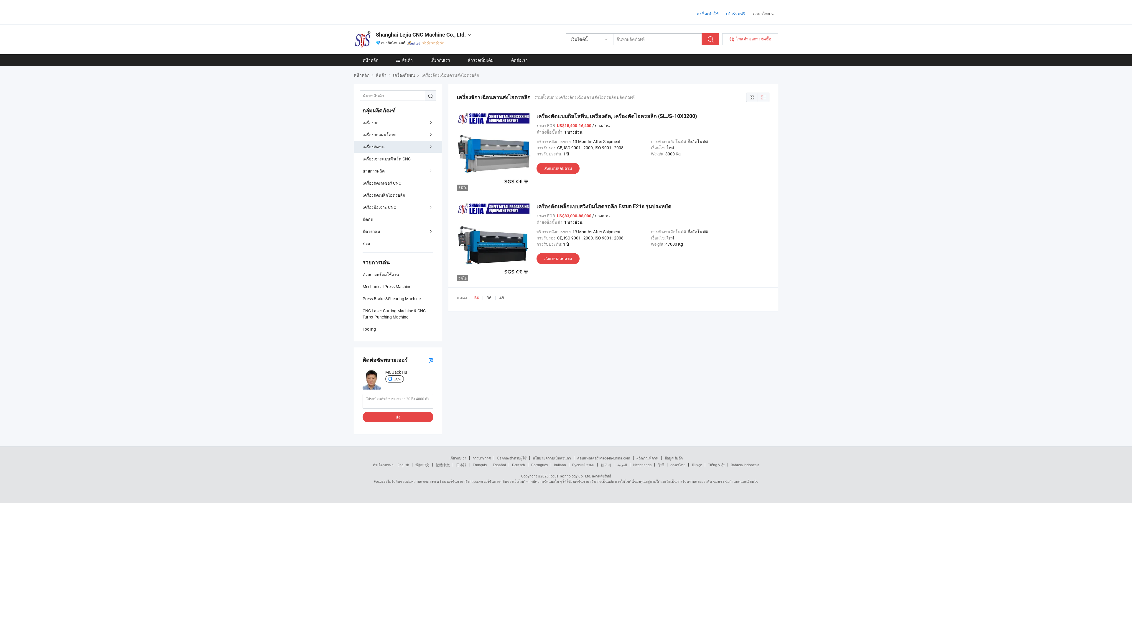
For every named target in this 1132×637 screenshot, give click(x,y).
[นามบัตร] (431, 360)
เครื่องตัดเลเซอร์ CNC (382, 183)
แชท (397, 379)
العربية (622, 464)
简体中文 (422, 464)
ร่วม (366, 243)
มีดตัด (368, 219)
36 (489, 298)
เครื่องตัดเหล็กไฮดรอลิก (384, 195)
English (403, 464)
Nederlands (642, 464)
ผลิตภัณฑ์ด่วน (647, 458)
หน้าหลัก (370, 60)
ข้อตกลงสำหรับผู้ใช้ (511, 458)
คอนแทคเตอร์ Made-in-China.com (603, 458)
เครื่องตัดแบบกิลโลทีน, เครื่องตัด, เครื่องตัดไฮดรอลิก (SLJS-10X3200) (617, 116)
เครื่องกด (371, 122)
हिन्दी (661, 464)
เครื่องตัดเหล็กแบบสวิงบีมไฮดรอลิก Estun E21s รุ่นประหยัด (604, 206)
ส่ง (398, 417)
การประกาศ (482, 458)
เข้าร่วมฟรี (736, 14)
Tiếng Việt (716, 464)
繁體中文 (443, 464)
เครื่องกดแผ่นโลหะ (379, 134)
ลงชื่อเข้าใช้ (708, 14)
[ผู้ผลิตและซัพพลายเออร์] (392, 12)
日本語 (461, 464)
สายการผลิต (374, 171)
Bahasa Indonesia (745, 464)
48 (501, 298)
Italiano (560, 464)
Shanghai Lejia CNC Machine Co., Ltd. (421, 35)
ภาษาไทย (677, 464)
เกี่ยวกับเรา (440, 60)
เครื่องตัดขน (374, 147)
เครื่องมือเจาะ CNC (379, 207)
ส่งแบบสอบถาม (558, 168)
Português (539, 464)
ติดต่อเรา (519, 60)
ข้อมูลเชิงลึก (673, 458)
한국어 (605, 464)
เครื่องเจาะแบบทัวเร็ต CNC (387, 159)
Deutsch (518, 464)
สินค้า (407, 60)
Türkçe (697, 464)
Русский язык (583, 464)
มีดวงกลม (371, 231)
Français (480, 464)
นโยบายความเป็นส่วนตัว (552, 458)
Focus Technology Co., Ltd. (570, 476)
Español (499, 464)
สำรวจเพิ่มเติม (480, 60)
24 (476, 297)
